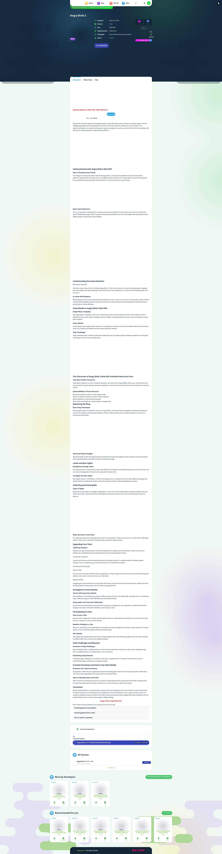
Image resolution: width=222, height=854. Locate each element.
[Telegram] (143, 850)
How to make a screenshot (83, 718)
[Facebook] (133, 850)
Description (77, 80)
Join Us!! (111, 114)
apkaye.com (80, 850)
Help (96, 80)
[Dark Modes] (219, 3)
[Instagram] (138, 850)
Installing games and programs (85, 708)
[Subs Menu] (135, 3)
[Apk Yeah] (76, 3)
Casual (111, 38)
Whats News (88, 80)
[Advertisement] (111, 60)
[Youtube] (141, 850)
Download (103, 45)
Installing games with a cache (84, 713)
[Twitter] (136, 850)
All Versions (111, 768)
